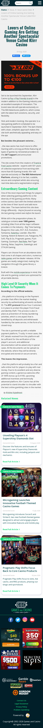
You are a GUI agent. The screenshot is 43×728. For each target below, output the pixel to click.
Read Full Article (11, 461)
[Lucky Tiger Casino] (10, 647)
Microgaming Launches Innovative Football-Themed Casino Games (19, 503)
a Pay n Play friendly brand (20, 98)
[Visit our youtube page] (32, 619)
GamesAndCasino (9, 443)
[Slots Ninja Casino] (32, 647)
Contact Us (21, 700)
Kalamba (15, 233)
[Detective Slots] (32, 669)
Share (17, 56)
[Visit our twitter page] (18, 619)
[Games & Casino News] (21, 431)
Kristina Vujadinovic (14, 392)
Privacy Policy (21, 707)
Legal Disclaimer (21, 704)
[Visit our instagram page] (25, 619)
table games (6, 258)
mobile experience (22, 272)
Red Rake (23, 241)
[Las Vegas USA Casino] (10, 669)
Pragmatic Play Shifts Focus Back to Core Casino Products (20, 569)
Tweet (27, 56)
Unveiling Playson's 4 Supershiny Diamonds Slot (18, 437)
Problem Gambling (21, 710)
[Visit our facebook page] (10, 619)
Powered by (18, 715)
